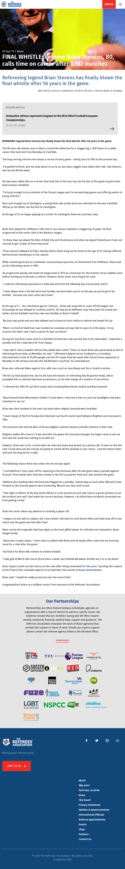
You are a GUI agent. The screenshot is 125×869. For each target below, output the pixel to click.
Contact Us (85, 839)
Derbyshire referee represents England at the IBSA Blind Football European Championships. (52, 118)
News (82, 795)
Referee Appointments (92, 819)
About (82, 780)
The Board (85, 800)
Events (83, 824)
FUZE (69, 859)
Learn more (62, 640)
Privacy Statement (89, 804)
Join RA (109, 4)
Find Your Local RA (89, 790)
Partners (84, 834)
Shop (82, 829)
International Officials (91, 814)
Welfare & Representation (94, 809)
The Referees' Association (11, 4)
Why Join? (84, 785)
